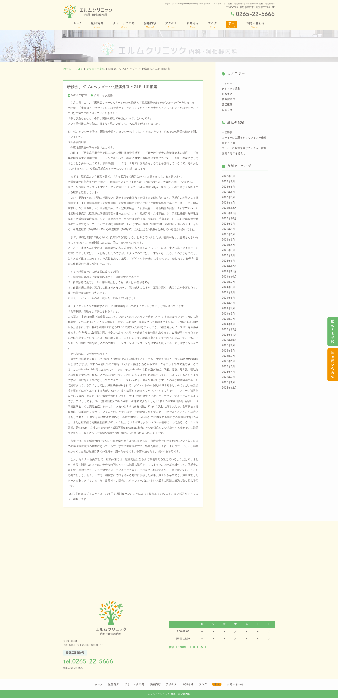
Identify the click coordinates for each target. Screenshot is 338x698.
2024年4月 (228, 308)
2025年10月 (229, 218)
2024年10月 (229, 276)
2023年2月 (228, 377)
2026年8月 (228, 176)
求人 (231, 25)
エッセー (227, 83)
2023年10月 (229, 340)
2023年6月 (228, 361)
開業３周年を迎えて (233, 153)
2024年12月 (229, 266)
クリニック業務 (103, 95)
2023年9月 (228, 345)
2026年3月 (228, 197)
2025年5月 (228, 239)
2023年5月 (228, 366)
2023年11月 (229, 334)
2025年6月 (228, 234)
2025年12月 (229, 208)
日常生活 (227, 94)
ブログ (212, 25)
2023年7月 (228, 356)
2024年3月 (228, 313)
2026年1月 (228, 202)
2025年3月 (228, 250)
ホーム (77, 25)
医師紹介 (97, 25)
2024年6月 (228, 297)
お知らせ (192, 25)
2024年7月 (228, 292)
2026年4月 (228, 192)
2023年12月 (229, 329)
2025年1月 (228, 260)
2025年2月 (228, 255)
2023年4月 (228, 371)
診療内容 (150, 25)
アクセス (171, 25)
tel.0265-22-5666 (88, 661)
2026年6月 (228, 186)
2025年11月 (229, 213)
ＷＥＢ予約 (332, 334)
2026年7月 (228, 181)
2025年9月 (228, 223)
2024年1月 (228, 324)
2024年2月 (228, 319)
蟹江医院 (227, 104)
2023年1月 (228, 382)
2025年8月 (228, 229)
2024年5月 (228, 303)
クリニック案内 (124, 25)
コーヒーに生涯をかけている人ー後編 (244, 137)
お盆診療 (227, 132)
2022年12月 (229, 387)
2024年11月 (229, 271)
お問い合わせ (332, 367)
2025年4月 (228, 245)
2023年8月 (228, 350)
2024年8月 (228, 287)
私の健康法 (228, 99)
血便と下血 (228, 143)
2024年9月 (228, 282)
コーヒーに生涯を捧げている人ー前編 (244, 148)
